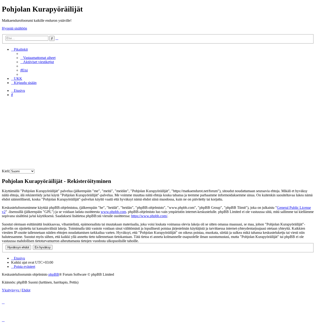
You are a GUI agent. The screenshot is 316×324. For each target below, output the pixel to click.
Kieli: (6, 171)
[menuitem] (38, 58)
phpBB (53, 274)
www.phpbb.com (113, 212)
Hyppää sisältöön (14, 28)
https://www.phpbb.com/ (149, 216)
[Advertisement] (158, 133)
